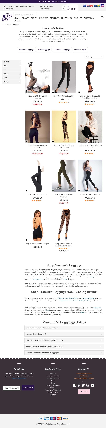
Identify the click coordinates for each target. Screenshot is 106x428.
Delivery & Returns (53, 385)
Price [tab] (5, 66)
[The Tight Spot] (7, 17)
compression (38, 279)
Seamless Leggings (26, 49)
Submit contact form (84, 373)
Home (4, 24)
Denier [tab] (6, 74)
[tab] (64, 328)
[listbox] (26, 91)
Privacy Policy (53, 392)
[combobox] (25, 14)
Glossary (53, 395)
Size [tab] (5, 70)
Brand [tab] (6, 82)
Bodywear (10, 24)
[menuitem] (17, 18)
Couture (87, 301)
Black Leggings (44, 49)
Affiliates (53, 387)
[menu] (56, 19)
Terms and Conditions (53, 390)
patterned (97, 307)
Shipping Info (8, 9)
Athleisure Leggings (62, 49)
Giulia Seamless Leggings (90, 194)
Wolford (61, 298)
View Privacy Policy (19, 378)
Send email (84, 376)
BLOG (85, 392)
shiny (92, 277)
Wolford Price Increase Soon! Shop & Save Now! (53, 1)
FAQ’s (53, 380)
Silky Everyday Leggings (37, 194)
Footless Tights (80, 49)
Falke (81, 301)
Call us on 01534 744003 (84, 378)
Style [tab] (5, 78)
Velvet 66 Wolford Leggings (63, 96)
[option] (26, 90)
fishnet (47, 310)
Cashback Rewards (53, 376)
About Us (53, 373)
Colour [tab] (6, 62)
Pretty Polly (73, 298)
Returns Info (44, 9)
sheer (82, 312)
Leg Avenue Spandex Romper (37, 244)
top (2, 415)
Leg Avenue (74, 301)
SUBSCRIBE (28, 387)
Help (53, 383)
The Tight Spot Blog (52, 378)
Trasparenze (64, 301)
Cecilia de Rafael (88, 298)
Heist (66, 298)
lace (65, 279)
